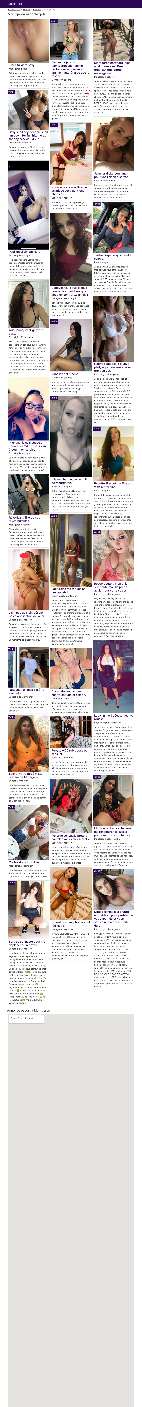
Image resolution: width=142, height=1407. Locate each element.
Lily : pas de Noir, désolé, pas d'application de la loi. (27, 614)
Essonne (37, 9)
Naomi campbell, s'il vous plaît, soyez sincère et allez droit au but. (112, 367)
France (26, 9)
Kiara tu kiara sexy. (22, 65)
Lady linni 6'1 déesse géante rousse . (113, 717)
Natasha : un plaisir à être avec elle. (26, 691)
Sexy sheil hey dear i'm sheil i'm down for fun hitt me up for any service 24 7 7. (28, 135)
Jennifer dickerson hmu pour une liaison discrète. (111, 175)
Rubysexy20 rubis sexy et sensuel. (69, 752)
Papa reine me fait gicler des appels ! (68, 590)
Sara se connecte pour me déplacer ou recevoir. (27, 943)
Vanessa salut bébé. (65, 374)
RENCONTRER (15, 4)
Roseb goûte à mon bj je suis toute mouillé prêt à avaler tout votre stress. (110, 587)
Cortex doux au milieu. (24, 862)
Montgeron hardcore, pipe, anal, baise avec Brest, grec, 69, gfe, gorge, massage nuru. (112, 68)
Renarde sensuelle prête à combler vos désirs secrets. (70, 837)
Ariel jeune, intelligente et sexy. (26, 331)
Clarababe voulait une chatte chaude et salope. (68, 693)
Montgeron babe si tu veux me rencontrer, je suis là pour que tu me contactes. (112, 832)
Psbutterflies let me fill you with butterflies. (112, 485)
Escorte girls (14, 9)
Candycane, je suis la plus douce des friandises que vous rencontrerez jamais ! (69, 291)
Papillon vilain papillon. (24, 251)
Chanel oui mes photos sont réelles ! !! (70, 923)
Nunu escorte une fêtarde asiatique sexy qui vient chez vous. (69, 191)
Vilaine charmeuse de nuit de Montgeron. (69, 481)
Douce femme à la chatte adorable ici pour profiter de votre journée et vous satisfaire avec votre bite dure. (113, 918)
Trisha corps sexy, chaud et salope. (113, 256)
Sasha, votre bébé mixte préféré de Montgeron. (25, 775)
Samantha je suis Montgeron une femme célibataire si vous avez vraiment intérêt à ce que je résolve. (70, 69)
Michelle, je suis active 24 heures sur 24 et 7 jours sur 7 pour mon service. (28, 446)
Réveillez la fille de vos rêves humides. (24, 519)
